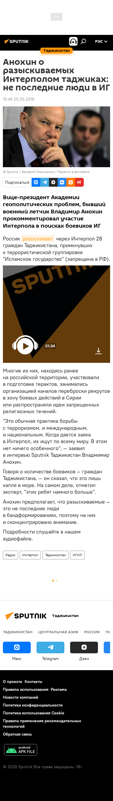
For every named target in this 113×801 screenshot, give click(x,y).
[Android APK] (20, 750)
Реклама (59, 689)
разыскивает (38, 238)
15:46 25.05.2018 (18, 99)
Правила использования (25, 689)
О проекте (12, 681)
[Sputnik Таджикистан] (17, 43)
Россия (92, 631)
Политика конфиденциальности (33, 705)
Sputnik (13, 172)
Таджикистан (55, 555)
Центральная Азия (58, 631)
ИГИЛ (77, 555)
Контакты (33, 681)
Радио (10, 555)
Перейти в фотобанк (73, 172)
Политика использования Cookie (33, 713)
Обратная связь (17, 734)
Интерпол (30, 555)
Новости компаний (20, 697)
